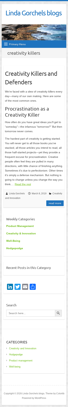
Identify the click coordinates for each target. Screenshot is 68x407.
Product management (20, 360)
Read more (55, 203)
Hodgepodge (16, 354)
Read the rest (23, 184)
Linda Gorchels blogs (33, 13)
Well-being (14, 366)
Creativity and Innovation (22, 348)
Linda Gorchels (17, 193)
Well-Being (13, 240)
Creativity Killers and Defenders (31, 78)
